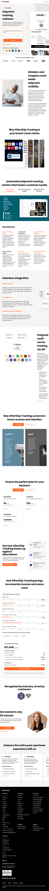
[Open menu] (47, 2)
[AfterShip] (5, 1)
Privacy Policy (42, 674)
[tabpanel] (24, 230)
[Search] (44, 1)
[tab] (10, 190)
